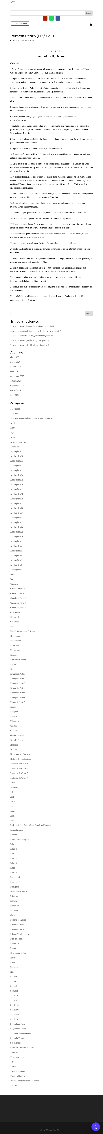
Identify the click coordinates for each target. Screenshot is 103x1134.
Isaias (12, 782)
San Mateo (14, 1014)
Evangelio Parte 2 (17, 678)
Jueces (13, 820)
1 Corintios (15, 409)
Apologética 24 (16, 527)
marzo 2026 (15, 362)
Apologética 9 (16, 570)
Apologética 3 (16, 541)
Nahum (13, 901)
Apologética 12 (16, 466)
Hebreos (13, 749)
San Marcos (15, 1010)
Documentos (15, 641)
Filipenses (14, 721)
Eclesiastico (15, 650)
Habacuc (14, 745)
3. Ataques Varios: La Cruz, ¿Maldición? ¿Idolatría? (32, 336)
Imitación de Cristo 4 (19, 778)
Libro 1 (13, 844)
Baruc (12, 574)
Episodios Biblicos (18, 659)
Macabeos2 (15, 882)
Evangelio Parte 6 (17, 697)
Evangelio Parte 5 (17, 693)
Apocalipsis (15, 447)
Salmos (13, 981)
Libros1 (13, 872)
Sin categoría (15, 1043)
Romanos (14, 967)
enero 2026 (15, 371)
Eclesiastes (14, 645)
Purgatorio (14, 948)
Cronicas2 (14, 622)
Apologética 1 (16, 451)
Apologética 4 (16, 546)
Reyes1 (13, 958)
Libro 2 (13, 849)
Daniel (13, 626)
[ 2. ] (47, 51)
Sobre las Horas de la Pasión (22, 1048)
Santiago (14, 1019)
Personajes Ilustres (18, 920)
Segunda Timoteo (17, 1038)
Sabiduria (14, 977)
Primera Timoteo (17, 939)
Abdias (13, 423)
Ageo (12, 432)
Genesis (13, 730)
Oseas (12, 915)
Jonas (12, 801)
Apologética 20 (16, 508)
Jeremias (14, 787)
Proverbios (14, 943)
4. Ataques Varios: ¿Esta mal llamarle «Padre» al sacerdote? (35, 331)
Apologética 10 (16, 456)
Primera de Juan (17, 924)
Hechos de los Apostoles (20, 754)
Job (11, 792)
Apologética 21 (16, 513)
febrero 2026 (15, 366)
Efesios (13, 655)
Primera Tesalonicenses (20, 934)
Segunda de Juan (17, 1024)
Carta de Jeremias (17, 588)
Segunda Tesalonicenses (20, 1033)
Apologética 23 (16, 522)
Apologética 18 (16, 494)
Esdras (13, 664)
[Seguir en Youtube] (45, 18)
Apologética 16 (16, 484)
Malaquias (14, 887)
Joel (12, 797)
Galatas (13, 726)
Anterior (44, 56)
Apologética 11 (16, 461)
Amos (12, 437)
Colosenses (15, 612)
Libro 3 (13, 853)
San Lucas (14, 1005)
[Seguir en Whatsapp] (51, 18)
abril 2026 (14, 357)
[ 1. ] (43, 51)
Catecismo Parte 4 (18, 607)
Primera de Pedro (27, 41)
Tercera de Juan (17, 1057)
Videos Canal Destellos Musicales (24, 1081)
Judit (12, 816)
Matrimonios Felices (18, 891)
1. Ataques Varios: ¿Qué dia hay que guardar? (29, 340)
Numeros (14, 910)
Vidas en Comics (17, 1076)
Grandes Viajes (16, 740)
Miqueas (14, 896)
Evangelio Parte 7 (17, 702)
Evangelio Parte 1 (17, 674)
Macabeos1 (15, 877)
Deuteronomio (16, 636)
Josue (12, 806)
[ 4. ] (56, 51)
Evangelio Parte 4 (17, 688)
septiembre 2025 (17, 385)
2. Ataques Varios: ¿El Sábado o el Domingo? (29, 345)
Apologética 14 (16, 475)
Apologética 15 (16, 480)
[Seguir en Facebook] (58, 18)
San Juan (14, 1000)
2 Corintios (15, 413)
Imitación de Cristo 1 (19, 763)
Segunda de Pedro (18, 1029)
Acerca (13, 428)
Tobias (13, 1066)
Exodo (13, 707)
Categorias (21, 23)
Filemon (13, 716)
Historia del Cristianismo (20, 759)
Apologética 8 (16, 565)
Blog (12, 579)
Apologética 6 (16, 555)
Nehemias (14, 906)
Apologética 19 (16, 499)
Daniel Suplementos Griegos (22, 631)
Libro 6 (13, 868)
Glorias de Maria (17, 735)
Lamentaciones (16, 830)
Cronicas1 (14, 617)
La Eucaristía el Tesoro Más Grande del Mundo (30, 825)
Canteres (14, 584)
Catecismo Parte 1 (18, 593)
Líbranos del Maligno (19, 839)
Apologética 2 (16, 503)
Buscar (88, 313)
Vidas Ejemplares (17, 1071)
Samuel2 (14, 991)
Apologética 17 (16, 489)
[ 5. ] (60, 51)
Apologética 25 (16, 532)
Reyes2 (13, 962)
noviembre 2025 (17, 376)
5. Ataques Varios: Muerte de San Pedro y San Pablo (32, 326)
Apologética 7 (16, 560)
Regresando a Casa (18, 953)
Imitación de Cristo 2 (19, 768)
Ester (12, 669)
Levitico (13, 834)
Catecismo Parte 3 (18, 603)
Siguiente (58, 56)
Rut (11, 972)
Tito (12, 1062)
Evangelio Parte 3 (17, 683)
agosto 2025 (15, 390)
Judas (12, 811)
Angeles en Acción (18, 442)
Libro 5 (13, 863)
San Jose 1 (14, 995)
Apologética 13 (16, 470)
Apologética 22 (16, 518)
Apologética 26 (16, 536)
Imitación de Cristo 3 (19, 773)
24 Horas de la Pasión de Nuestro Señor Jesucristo (31, 418)
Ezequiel (14, 711)
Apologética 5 (16, 551)
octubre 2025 (15, 381)
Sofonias (14, 1052)
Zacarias (13, 1085)
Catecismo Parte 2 (18, 598)
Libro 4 (13, 858)
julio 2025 (14, 395)
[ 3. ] (51, 51)
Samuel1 (14, 986)
